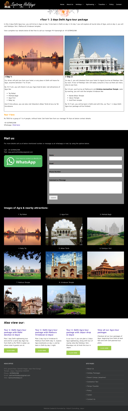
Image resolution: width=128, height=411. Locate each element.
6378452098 (14, 373)
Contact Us (91, 399)
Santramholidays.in (15, 378)
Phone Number (55, 172)
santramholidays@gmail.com (19, 375)
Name (52, 155)
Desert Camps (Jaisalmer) (96, 377)
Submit (53, 197)
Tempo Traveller (93, 386)
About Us (90, 369)
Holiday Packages (93, 373)
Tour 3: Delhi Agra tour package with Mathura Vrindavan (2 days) (46, 332)
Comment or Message (57, 180)
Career (89, 395)
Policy (89, 390)
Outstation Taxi (92, 382)
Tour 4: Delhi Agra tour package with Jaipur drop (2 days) (78, 332)
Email (51, 163)
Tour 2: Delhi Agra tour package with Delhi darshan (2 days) (15, 332)
